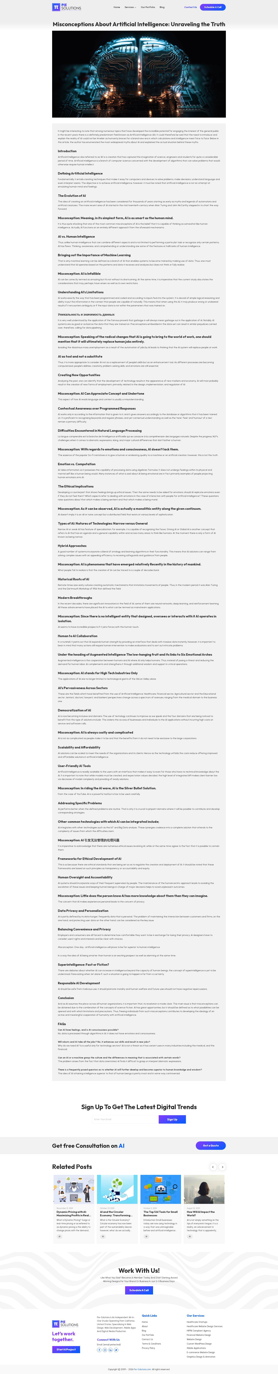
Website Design (194, 1339)
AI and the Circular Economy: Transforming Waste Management (115, 1213)
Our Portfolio (148, 7)
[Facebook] (99, 1350)
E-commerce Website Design (201, 1352)
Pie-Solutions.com (142, 1369)
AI (59, 1236)
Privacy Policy (148, 1348)
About (145, 1326)
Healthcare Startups (197, 1322)
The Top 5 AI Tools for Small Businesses (160, 1213)
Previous (213, 1167)
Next (222, 1167)
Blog (162, 7)
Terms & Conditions (151, 1343)
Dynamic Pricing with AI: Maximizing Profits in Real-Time (73, 1213)
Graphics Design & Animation (201, 1356)
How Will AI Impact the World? (201, 1213)
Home (117, 7)
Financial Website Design (199, 1335)
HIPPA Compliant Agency (199, 1330)
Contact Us (190, 7)
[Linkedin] (110, 1350)
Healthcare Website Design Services (204, 1326)
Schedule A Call (212, 7)
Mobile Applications (196, 1348)
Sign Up (172, 1119)
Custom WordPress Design (199, 1343)
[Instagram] (105, 1350)
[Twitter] (116, 1350)
